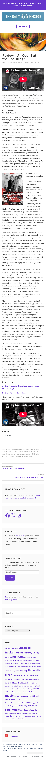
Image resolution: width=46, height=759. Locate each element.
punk (10, 703)
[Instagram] (18, 515)
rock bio (33, 454)
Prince (31, 700)
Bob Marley (27, 657)
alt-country (9, 648)
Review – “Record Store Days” (14, 393)
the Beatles (17, 713)
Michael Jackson (16, 692)
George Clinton (30, 666)
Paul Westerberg (13, 454)
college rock (38, 449)
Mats (28, 451)
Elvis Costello (19, 663)
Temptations (9, 713)
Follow (10, 578)
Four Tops (14, 666)
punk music (16, 703)
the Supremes (15, 716)
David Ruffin (35, 660)
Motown (32, 692)
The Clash (25, 713)
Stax (21, 710)
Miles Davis (25, 692)
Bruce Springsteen (14, 660)
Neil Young (17, 696)
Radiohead (28, 703)
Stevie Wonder (31, 710)
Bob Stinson (20, 449)
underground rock (25, 456)
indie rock (10, 679)
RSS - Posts (13, 736)
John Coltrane (16, 686)
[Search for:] (23, 613)
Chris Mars (29, 449)
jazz (12, 682)
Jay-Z (7, 683)
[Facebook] (7, 515)
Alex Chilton (11, 449)
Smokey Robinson (28, 705)
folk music (8, 666)
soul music (12, 709)
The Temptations (27, 716)
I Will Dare (15, 451)
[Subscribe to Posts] (6, 736)
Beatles (22, 653)
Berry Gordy (32, 652)
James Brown (34, 679)
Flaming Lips (36, 663)
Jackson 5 (18, 679)
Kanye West (16, 689)
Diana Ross (10, 663)
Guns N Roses (6, 451)
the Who (35, 716)
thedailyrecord (18, 62)
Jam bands (25, 679)
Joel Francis (20, 536)
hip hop (23, 670)
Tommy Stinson (13, 456)
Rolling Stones (13, 706)
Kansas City (8, 689)
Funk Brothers (22, 666)
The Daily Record (12, 600)
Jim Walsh (22, 451)
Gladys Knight (16, 671)
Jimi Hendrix (19, 683)
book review (35, 62)
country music (27, 660)
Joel (6, 597)
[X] (13, 515)
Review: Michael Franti (13, 467)
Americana (16, 648)
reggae (34, 703)
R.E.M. (21, 703)
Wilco (15, 719)
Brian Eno (33, 657)
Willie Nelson (22, 719)
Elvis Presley (28, 663)
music (9, 695)
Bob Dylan (18, 656)
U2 (40, 716)
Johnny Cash (35, 686)
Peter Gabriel (19, 700)
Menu (24, 26)
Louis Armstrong (26, 689)
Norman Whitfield (27, 696)
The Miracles (33, 713)
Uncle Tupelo (8, 719)
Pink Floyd (26, 700)
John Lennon (26, 686)
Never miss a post (13, 558)
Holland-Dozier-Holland (26, 675)
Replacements (24, 454)
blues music (8, 657)
